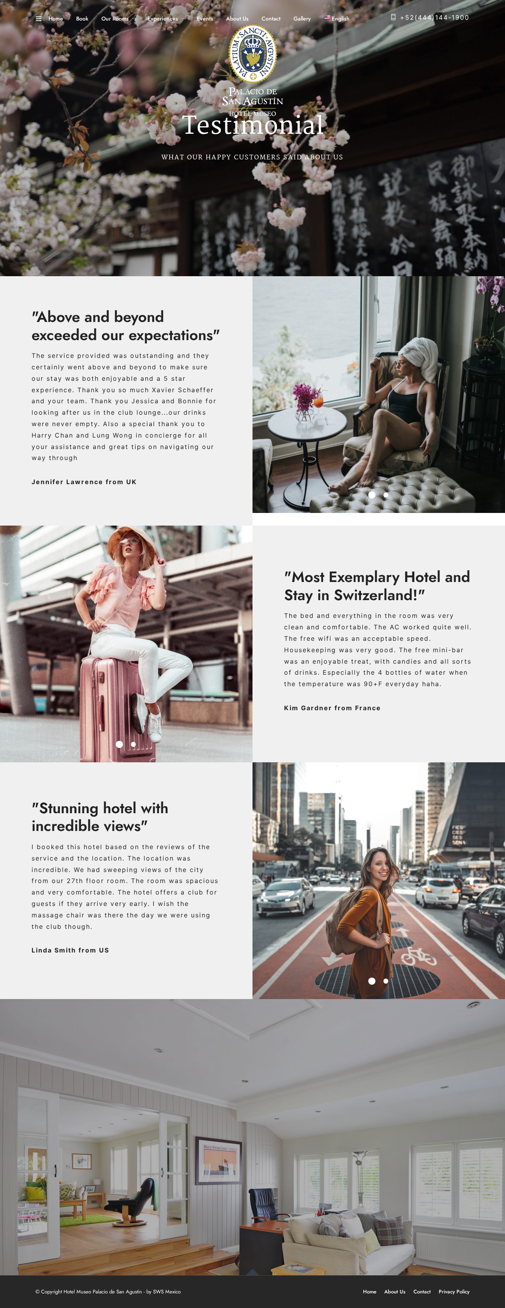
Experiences (163, 18)
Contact (271, 18)
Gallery (302, 18)
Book (82, 18)
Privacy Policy (454, 1291)
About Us (237, 18)
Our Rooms (115, 18)
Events (205, 18)
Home (56, 18)
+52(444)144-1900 (434, 17)
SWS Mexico (167, 1291)
